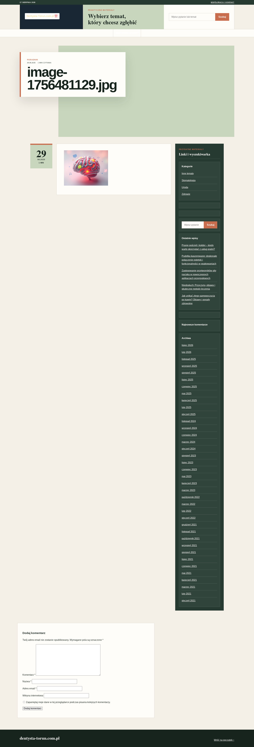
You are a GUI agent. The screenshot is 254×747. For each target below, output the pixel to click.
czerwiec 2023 (189, 469)
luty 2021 (186, 593)
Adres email (29, 688)
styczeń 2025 (188, 414)
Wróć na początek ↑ (224, 740)
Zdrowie (186, 194)
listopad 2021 (189, 531)
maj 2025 (186, 393)
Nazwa (26, 681)
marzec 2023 (188, 490)
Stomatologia (188, 180)
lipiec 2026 (187, 345)
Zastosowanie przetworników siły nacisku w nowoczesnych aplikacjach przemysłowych (199, 274)
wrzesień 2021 (189, 545)
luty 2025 (186, 407)
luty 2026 (186, 352)
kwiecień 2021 (189, 580)
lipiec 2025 (187, 379)
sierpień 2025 (189, 373)
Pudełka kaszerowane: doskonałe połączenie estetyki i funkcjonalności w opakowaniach (199, 260)
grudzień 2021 (189, 524)
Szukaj (222, 17)
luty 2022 (186, 511)
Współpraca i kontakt (222, 2)
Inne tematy (188, 173)
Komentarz (28, 675)
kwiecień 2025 (189, 400)
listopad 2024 (189, 421)
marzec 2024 (188, 442)
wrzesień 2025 (189, 366)
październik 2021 (191, 538)
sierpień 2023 (189, 455)
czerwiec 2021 (189, 566)
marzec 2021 (188, 587)
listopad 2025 (189, 359)
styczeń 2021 (188, 600)
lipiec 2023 (187, 462)
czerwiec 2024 (189, 435)
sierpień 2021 (189, 552)
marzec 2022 (188, 504)
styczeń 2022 (188, 518)
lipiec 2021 (187, 559)
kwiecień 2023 (189, 483)
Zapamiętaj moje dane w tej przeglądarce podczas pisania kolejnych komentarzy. (68, 702)
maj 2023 (186, 476)
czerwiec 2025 (189, 386)
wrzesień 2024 (189, 428)
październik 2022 (191, 497)
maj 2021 (186, 573)
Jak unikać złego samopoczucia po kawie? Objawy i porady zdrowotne (198, 300)
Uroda (185, 187)
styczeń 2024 (188, 448)
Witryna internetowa (32, 695)
